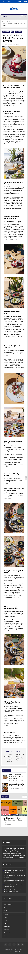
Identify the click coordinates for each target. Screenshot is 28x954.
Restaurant (19, 31)
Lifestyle (6, 923)
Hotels (5, 920)
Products (6, 929)
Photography (7, 926)
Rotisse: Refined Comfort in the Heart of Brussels (6, 3)
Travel (5, 936)
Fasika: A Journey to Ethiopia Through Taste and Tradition (16, 776)
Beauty (5, 908)
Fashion (6, 914)
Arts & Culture (6, 814)
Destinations (6, 31)
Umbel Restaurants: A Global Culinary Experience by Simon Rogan (12, 820)
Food (12, 31)
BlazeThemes (17, 951)
